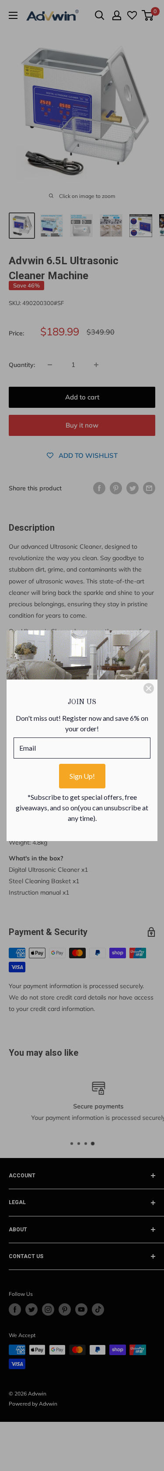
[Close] (148, 688)
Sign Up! (82, 776)
